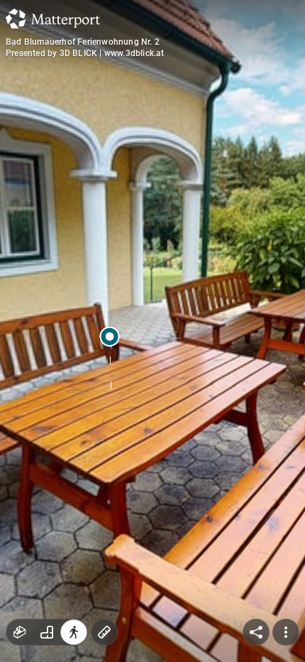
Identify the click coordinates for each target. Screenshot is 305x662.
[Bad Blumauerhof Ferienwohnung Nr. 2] (152, 331)
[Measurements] (104, 632)
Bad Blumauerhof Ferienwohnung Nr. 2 (83, 42)
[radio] (19, 632)
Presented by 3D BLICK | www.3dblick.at (85, 53)
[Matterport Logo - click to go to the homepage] (53, 18)
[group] (47, 632)
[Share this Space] (256, 632)
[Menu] (285, 632)
